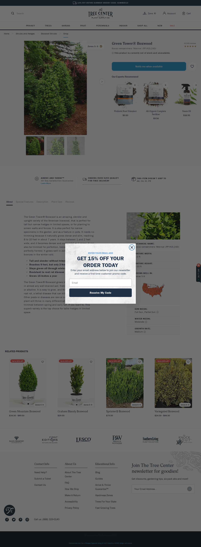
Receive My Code (100, 292)
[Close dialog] (132, 247)
